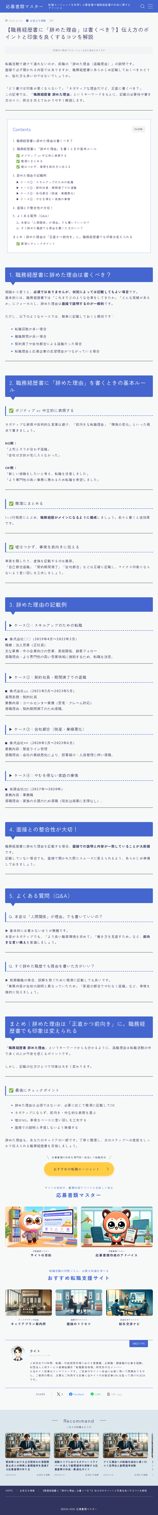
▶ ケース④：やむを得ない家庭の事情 (43, 199)
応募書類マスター (25, 6)
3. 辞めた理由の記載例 (29, 175)
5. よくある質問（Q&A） (32, 215)
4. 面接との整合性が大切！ (33, 207)
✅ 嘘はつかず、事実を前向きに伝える (43, 167)
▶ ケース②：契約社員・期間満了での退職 (46, 188)
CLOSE (139, 129)
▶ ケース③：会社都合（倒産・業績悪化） (46, 193)
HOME (9, 1490)
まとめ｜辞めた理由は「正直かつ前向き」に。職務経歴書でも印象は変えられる (73, 236)
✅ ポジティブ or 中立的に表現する (41, 155)
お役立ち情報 (38, 20)
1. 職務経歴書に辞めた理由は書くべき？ (43, 140)
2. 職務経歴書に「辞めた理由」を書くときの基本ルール (55, 148)
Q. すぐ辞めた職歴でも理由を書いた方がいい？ (50, 228)
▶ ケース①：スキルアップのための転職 (45, 182)
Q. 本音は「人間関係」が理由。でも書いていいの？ (53, 222)
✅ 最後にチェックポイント (36, 243)
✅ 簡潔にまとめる (29, 161)
